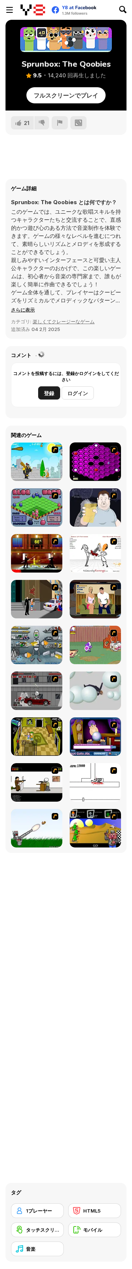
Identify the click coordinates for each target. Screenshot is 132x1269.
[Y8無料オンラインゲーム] (33, 9)
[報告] (60, 122)
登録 (49, 393)
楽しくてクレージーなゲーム (64, 321)
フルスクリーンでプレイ (66, 95)
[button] (23, 310)
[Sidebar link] (9, 10)
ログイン (77, 393)
